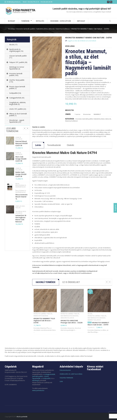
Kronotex (87, 114)
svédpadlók (46, 378)
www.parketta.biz (38, 390)
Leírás (38, 145)
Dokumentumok (65, 370)
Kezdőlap (11, 29)
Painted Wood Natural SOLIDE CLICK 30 (21, 143)
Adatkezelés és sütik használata (71, 374)
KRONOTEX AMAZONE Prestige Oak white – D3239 (71, 322)
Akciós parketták (22, 417)
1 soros (77, 114)
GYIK (61, 381)
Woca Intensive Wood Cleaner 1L (21, 197)
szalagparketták (49, 374)
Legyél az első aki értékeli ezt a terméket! (82, 41)
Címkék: (70, 145)
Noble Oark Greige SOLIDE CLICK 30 (21, 174)
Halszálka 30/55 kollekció (20, 212)
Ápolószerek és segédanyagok (20, 191)
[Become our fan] (108, 2)
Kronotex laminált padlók (25, 29)
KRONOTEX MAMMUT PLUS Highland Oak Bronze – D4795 (44, 321)
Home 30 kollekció (18, 138)
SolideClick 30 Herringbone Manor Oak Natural (20, 218)
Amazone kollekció (67, 318)
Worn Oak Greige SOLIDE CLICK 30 (21, 159)
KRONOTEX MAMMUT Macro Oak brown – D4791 (98, 324)
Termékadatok (54, 145)
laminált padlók (37, 376)
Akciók (90, 314)
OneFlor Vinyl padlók (20, 207)
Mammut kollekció (63, 29)
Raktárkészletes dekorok (45, 29)
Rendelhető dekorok (41, 316)
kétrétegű (35, 380)
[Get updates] (111, 2)
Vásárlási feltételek (66, 378)
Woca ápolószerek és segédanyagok (20, 185)
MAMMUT (97, 114)
